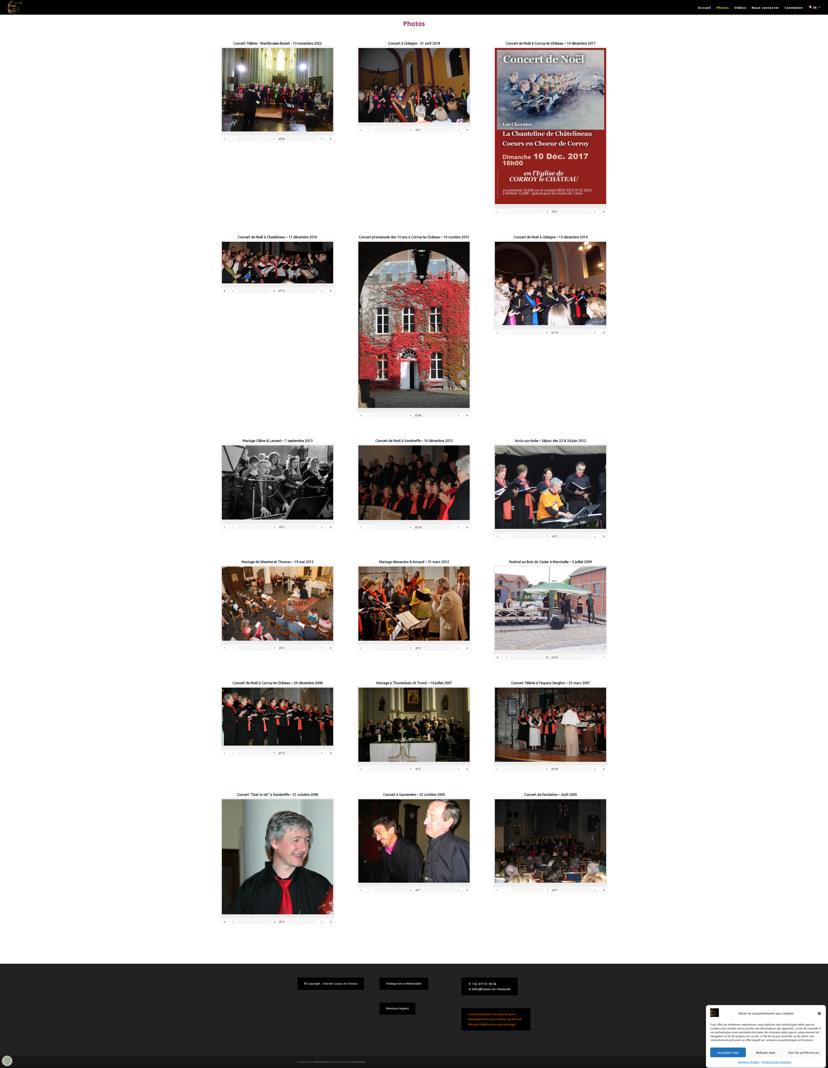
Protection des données (776, 1062)
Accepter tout (728, 1052)
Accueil (704, 8)
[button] (819, 1013)
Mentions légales (748, 1062)
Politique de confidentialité (404, 983)
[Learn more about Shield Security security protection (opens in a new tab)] (7, 1061)
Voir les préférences (803, 1052)
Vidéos (740, 8)
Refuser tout (765, 1052)
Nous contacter (765, 8)
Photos (723, 8)
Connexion (794, 8)
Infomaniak (357, 1062)
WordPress (321, 1062)
